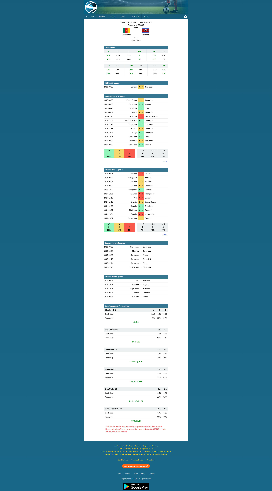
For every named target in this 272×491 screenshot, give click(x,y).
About (143, 474)
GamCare (150, 460)
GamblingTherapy (137, 460)
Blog (146, 17)
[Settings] (185, 17)
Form (122, 17)
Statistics (134, 17)
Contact (151, 474)
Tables (102, 17)
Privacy (127, 474)
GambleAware (123, 460)
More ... (165, 161)
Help (119, 474)
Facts (113, 17)
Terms (135, 474)
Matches (90, 17)
